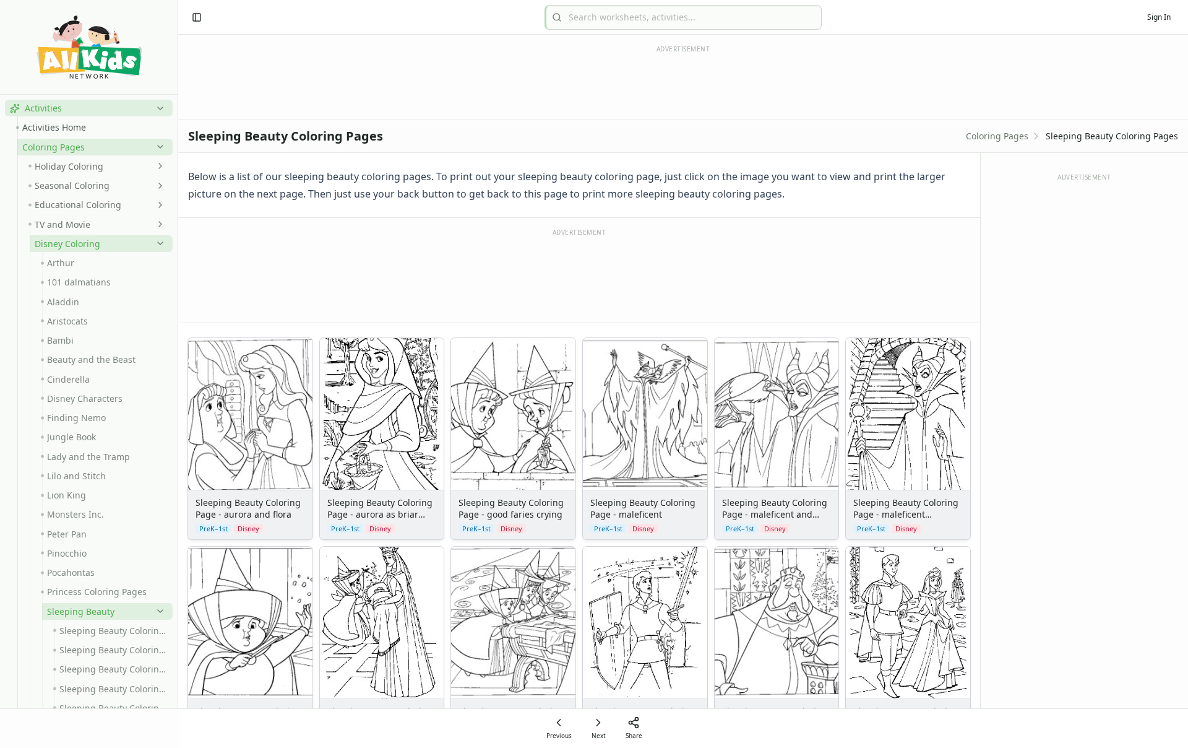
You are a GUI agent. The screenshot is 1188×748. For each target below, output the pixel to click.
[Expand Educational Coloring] (158, 205)
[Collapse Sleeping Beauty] (158, 611)
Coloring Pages (997, 136)
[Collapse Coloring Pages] (158, 147)
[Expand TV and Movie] (158, 224)
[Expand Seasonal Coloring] (158, 186)
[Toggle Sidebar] (178, 374)
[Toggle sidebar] (196, 17)
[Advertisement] (579, 275)
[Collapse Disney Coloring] (158, 243)
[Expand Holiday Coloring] (158, 166)
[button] (89, 108)
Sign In (1159, 17)
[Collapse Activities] (158, 108)
